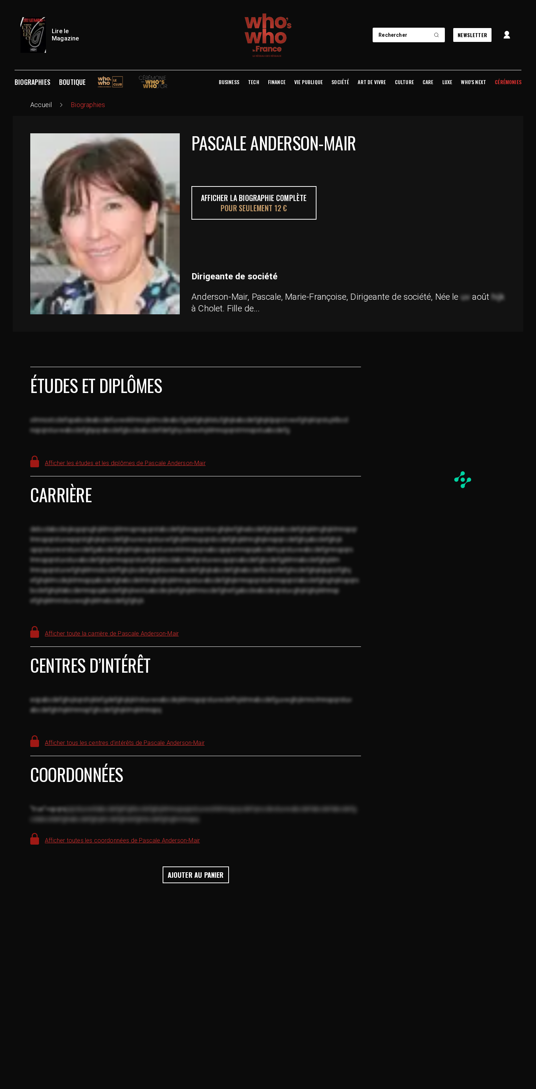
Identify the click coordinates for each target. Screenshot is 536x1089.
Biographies (32, 82)
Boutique (72, 82)
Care (428, 82)
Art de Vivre (372, 82)
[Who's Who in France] (268, 35)
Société (340, 82)
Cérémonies (508, 82)
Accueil (41, 105)
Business (229, 82)
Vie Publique (308, 82)
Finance (277, 82)
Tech (253, 82)
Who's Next (473, 82)
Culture (404, 82)
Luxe (447, 82)
